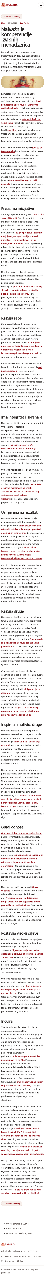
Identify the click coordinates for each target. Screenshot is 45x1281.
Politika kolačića (14, 1228)
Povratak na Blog (13, 16)
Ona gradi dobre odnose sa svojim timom (21, 833)
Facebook (37, 1256)
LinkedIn (21, 1261)
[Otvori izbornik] (41, 5)
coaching (12, 130)
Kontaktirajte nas (22, 1256)
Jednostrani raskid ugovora (19, 1233)
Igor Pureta (24, 23)
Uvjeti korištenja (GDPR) (18, 1223)
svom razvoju (10, 370)
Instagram (9, 1261)
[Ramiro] (7, 1244)
